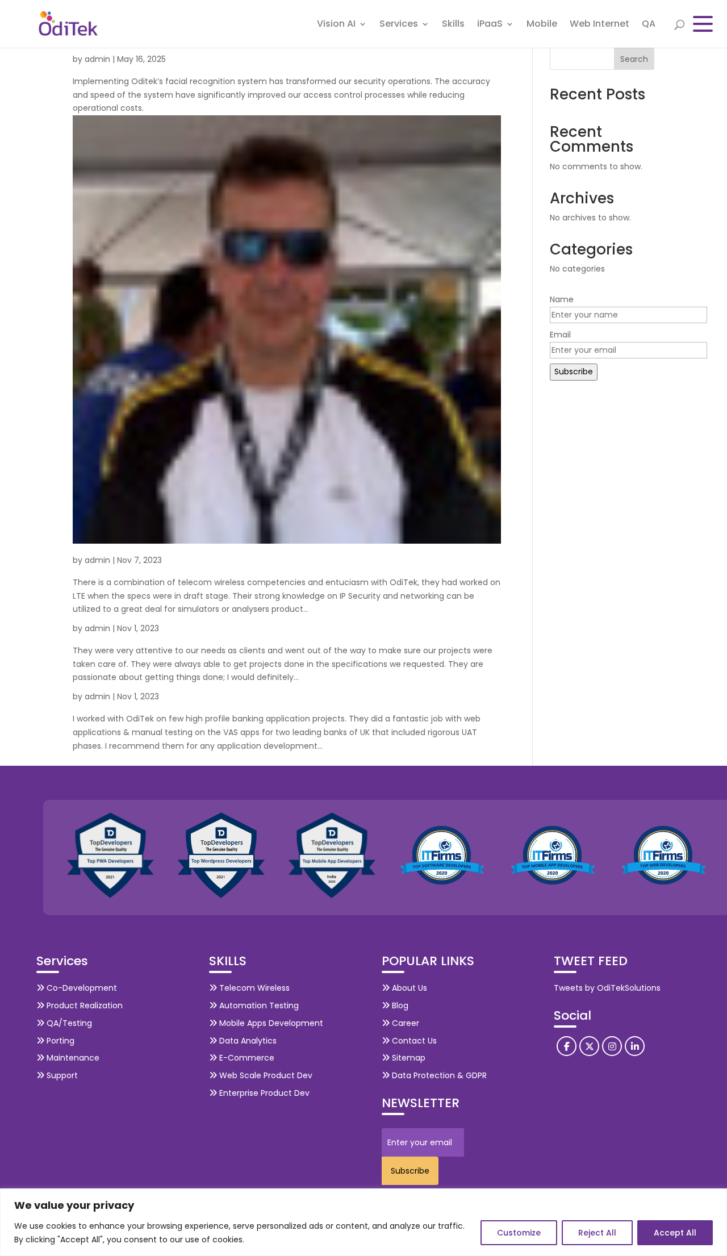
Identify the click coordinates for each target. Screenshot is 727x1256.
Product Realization (83, 1005)
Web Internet (599, 25)
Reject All (597, 1232)
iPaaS (490, 25)
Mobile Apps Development (270, 1023)
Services (398, 25)
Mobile (542, 25)
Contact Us (413, 1040)
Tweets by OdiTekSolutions (607, 988)
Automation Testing (258, 1005)
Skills (453, 25)
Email (560, 334)
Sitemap (407, 1057)
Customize (519, 1232)
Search (634, 59)
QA (648, 25)
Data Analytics (247, 1040)
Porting (59, 1040)
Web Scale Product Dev (264, 1075)
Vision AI (336, 25)
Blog (399, 1005)
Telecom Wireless (253, 988)
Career (404, 1023)
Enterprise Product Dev (263, 1093)
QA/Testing (68, 1023)
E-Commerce (245, 1057)
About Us (408, 988)
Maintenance (71, 1057)
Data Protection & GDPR (438, 1075)
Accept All (675, 1232)
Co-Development (80, 988)
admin (97, 59)
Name (562, 299)
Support (61, 1075)
